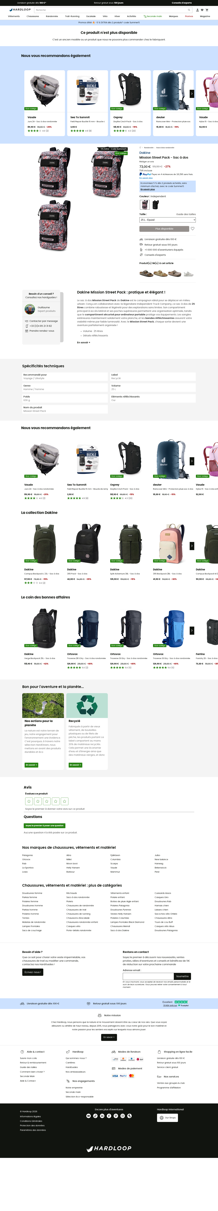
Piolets (69, 902)
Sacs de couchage (32, 931)
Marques (173, 16)
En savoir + (83, 342)
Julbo (157, 855)
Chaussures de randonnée (80, 906)
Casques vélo (73, 926)
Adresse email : (132, 970)
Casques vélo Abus (164, 926)
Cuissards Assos (163, 893)
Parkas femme (29, 897)
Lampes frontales (31, 926)
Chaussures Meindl (120, 926)
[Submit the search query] (189, 11)
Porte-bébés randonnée (78, 931)
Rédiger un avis (146, 162)
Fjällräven (115, 855)
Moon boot (72, 864)
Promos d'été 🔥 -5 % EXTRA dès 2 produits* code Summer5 (109, 23)
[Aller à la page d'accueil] (141, 148)
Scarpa (114, 864)
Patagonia (27, 855)
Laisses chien (161, 910)
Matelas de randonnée (34, 922)
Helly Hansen (73, 868)
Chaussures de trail (76, 910)
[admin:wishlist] (192, 229)
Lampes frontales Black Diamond (127, 922)
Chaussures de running (78, 914)
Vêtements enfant (119, 893)
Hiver (117, 16)
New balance (161, 860)
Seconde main (154, 16)
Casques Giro (161, 897)
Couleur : (152, 196)
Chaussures (33, 16)
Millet (69, 860)
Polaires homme (30, 914)
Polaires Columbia (119, 918)
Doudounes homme (32, 906)
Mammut (115, 872)
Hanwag (159, 864)
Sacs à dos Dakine (119, 931)
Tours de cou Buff (164, 922)
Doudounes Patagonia (166, 931)
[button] (54, 172)
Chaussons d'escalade (78, 918)
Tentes (25, 918)
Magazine (205, 16)
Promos (189, 16)
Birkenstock (160, 868)
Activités (131, 16)
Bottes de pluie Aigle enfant (124, 902)
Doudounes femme (32, 893)
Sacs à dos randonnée (165, 148)
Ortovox (26, 860)
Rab (24, 864)
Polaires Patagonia (119, 906)
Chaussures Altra (163, 918)
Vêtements (14, 16)
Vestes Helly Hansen (120, 914)
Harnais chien (162, 906)
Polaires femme (30, 902)
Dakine (144, 152)
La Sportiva (27, 868)
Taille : (143, 214)
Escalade (91, 16)
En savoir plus (148, 189)
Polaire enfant (117, 897)
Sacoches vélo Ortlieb (166, 914)
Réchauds (71, 893)
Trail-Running (72, 16)
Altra (68, 855)
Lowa (24, 872)
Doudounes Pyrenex (120, 910)
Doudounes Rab (163, 902)
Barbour (70, 872)
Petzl (157, 872)
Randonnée (52, 16)
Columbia (115, 860)
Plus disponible (164, 229)
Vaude (113, 868)
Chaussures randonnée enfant (82, 922)
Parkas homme (30, 910)
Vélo (105, 16)
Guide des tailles (186, 214)
